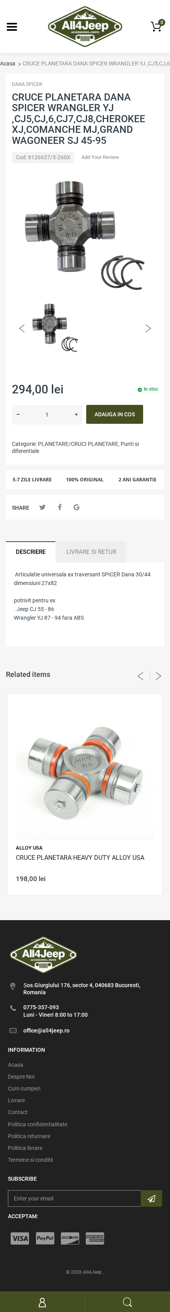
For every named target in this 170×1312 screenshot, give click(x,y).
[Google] (76, 507)
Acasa (7, 63)
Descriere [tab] (30, 551)
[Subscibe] (151, 1198)
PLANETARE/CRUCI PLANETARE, (78, 444)
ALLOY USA (29, 848)
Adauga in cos (114, 414)
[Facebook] (59, 507)
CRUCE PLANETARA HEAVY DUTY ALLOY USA (80, 857)
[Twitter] (42, 507)
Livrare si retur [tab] (91, 551)
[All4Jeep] (85, 26)
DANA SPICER (27, 84)
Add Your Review (100, 157)
